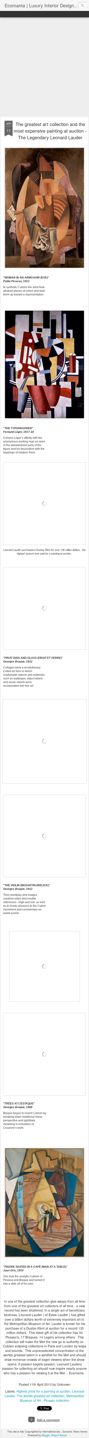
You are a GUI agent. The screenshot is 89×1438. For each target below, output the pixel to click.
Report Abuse (59, 1435)
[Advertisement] (44, 67)
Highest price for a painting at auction (43, 1391)
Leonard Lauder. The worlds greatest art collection (44, 1393)
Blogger (46, 1435)
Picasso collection (56, 1400)
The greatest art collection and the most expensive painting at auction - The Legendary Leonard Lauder (50, 131)
